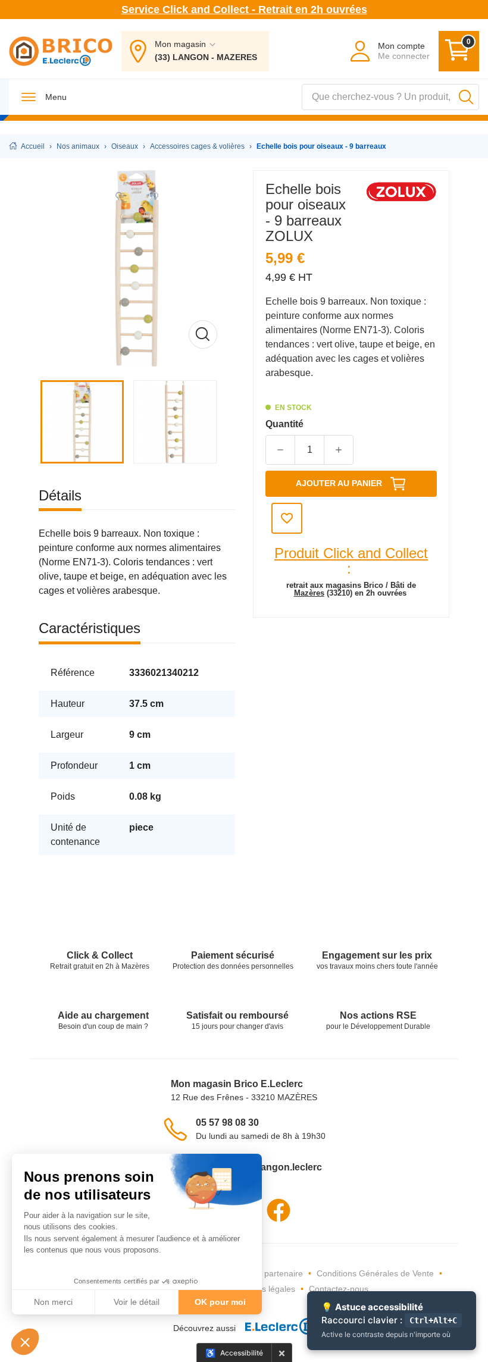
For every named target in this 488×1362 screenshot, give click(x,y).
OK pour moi (220, 1302)
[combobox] (390, 97)
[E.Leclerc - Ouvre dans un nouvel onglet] (275, 1328)
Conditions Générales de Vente (375, 1273)
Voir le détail (136, 1302)
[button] (25, 1341)
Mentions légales (263, 1289)
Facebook (278, 1210)
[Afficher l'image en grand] (137, 268)
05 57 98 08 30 (227, 1122)
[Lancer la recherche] (465, 96)
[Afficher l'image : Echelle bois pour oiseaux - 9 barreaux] (85, 422)
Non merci (53, 1302)
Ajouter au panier (339, 483)
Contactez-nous (338, 1289)
